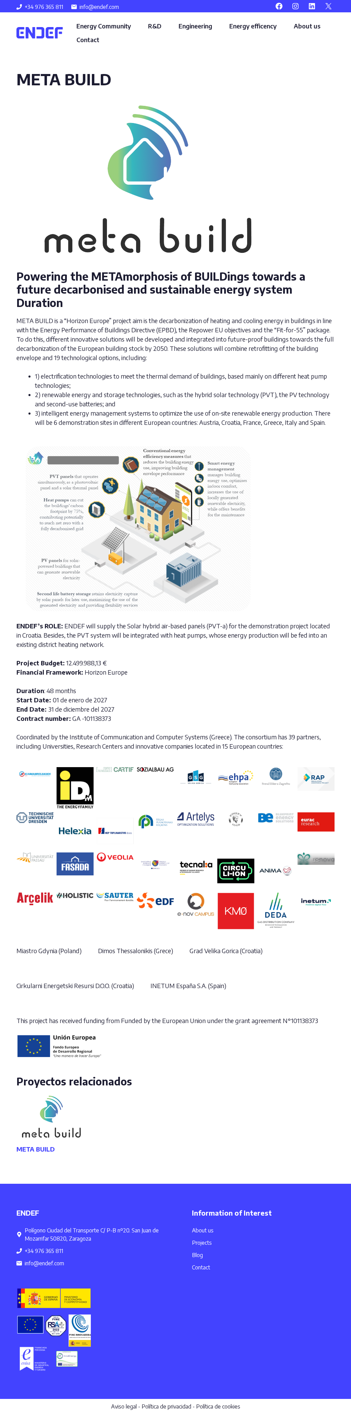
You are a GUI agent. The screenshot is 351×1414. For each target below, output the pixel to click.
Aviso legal (124, 1406)
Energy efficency (253, 26)
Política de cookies (218, 1406)
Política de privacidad (166, 1406)
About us (307, 26)
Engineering (195, 26)
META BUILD (35, 1149)
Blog (197, 1255)
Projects (202, 1242)
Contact (87, 40)
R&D (154, 26)
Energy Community (103, 26)
